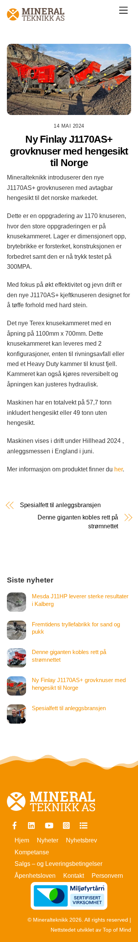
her (118, 469)
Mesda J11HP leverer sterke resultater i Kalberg (80, 600)
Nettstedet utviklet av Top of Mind (91, 930)
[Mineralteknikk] (35, 17)
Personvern (107, 875)
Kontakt (73, 875)
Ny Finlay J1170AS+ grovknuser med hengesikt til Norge (79, 684)
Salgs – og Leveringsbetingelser (58, 863)
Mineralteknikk (50, 920)
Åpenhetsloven (35, 875)
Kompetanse (32, 852)
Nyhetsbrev (81, 840)
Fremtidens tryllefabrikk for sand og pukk (76, 628)
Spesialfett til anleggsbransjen (60, 505)
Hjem (22, 840)
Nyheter (47, 840)
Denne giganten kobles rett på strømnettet (78, 521)
